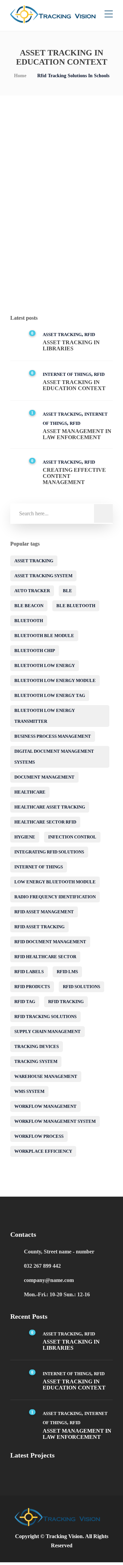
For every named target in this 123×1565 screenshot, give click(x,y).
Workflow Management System (55, 1121)
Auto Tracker (32, 590)
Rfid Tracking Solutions (45, 1016)
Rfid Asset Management (44, 911)
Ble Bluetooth (75, 605)
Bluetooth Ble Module (44, 635)
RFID (84, 269)
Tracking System (35, 1061)
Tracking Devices (36, 1046)
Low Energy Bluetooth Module (55, 881)
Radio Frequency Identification (55, 896)
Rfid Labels (29, 971)
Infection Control (72, 836)
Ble (67, 590)
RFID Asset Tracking (39, 926)
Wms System (29, 1091)
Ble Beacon (28, 605)
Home (20, 75)
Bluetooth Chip (34, 650)
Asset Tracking (62, 334)
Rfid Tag (24, 1001)
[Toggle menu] (109, 14)
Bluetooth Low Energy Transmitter (44, 716)
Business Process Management (52, 736)
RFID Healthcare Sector (45, 956)
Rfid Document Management (50, 941)
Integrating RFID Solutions (49, 851)
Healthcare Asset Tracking (49, 807)
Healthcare (29, 792)
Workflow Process (39, 1136)
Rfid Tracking (66, 1001)
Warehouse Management (45, 1076)
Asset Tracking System (43, 575)
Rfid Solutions (81, 986)
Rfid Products (32, 986)
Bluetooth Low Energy (44, 665)
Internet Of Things (51, 269)
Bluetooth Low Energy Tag (49, 695)
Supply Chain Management (47, 1031)
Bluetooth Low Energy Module (55, 680)
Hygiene (24, 836)
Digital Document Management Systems (54, 757)
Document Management (44, 777)
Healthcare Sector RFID (45, 822)
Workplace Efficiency (43, 1151)
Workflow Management (45, 1106)
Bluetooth (28, 620)
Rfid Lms (67, 971)
